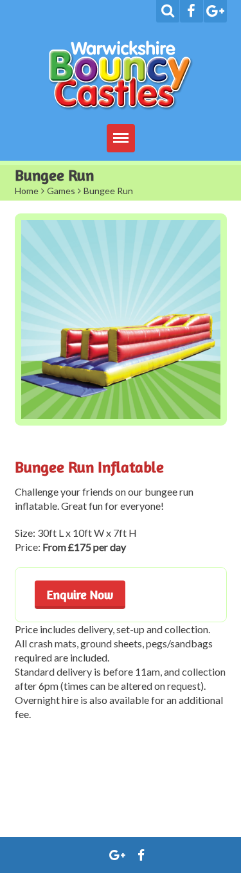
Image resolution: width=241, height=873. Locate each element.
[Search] (167, 11)
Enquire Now (80, 594)
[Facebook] (191, 11)
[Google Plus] (215, 11)
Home (27, 190)
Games (61, 190)
